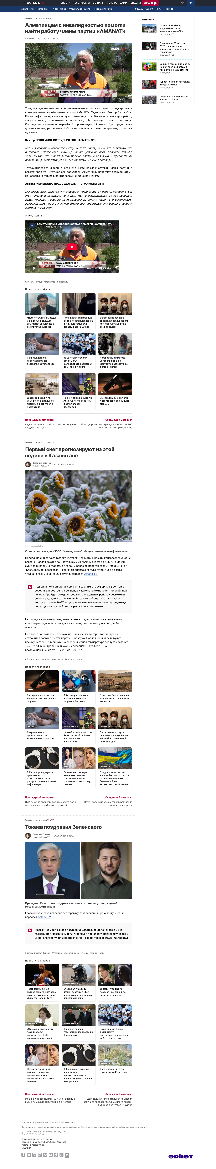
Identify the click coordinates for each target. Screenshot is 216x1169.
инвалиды (63, 282)
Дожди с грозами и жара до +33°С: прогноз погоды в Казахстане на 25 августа (175, 67)
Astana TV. (91, 573)
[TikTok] (56, 1154)
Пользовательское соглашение (36, 1139)
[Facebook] (23, 1154)
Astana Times (27, 9)
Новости (64, 2)
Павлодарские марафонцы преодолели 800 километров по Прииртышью (106, 426)
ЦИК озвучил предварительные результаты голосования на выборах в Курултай (50, 803)
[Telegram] (45, 1154)
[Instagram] (34, 1154)
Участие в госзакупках (32, 1145)
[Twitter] (28, 1154)
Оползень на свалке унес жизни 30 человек (174, 98)
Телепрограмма (117, 2)
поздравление (72, 953)
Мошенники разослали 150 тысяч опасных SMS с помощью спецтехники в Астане (50, 1100)
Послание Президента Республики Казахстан (44, 1142)
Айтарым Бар (59, 9)
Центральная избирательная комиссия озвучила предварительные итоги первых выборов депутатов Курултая (107, 1101)
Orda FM (135, 2)
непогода (58, 659)
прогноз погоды (74, 659)
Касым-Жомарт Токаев (38, 953)
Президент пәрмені (103, 9)
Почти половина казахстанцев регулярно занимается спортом (108, 803)
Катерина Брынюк (41, 463)
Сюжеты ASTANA (45, 18)
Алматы (30, 282)
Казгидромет (43, 659)
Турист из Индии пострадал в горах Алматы (175, 83)
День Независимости (93, 953)
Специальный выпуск (80, 9)
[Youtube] (50, 1154)
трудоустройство (46, 282)
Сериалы (98, 2)
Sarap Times (43, 9)
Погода (30, 659)
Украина (57, 953)
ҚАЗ (183, 3)
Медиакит (26, 1147)
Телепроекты (81, 2)
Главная (28, 18)
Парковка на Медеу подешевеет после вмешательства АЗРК (171, 28)
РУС (190, 3)
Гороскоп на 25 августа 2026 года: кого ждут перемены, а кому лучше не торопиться (175, 47)
